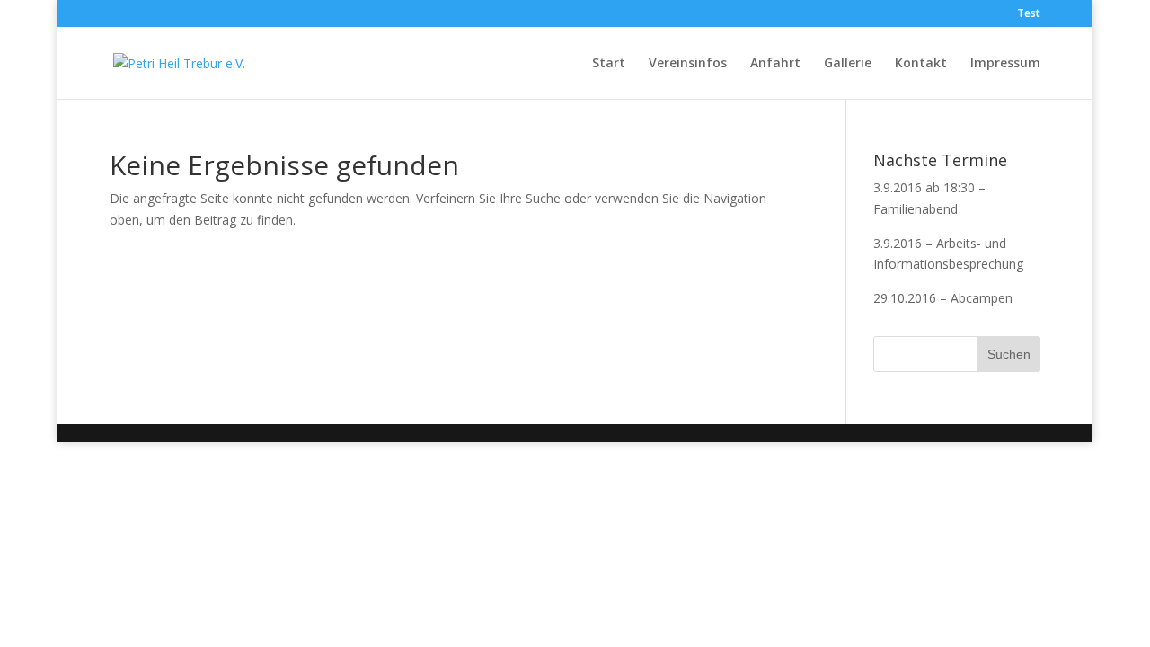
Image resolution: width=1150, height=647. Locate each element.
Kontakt (921, 64)
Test (1028, 14)
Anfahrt (775, 64)
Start (608, 64)
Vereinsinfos (688, 64)
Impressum (1005, 64)
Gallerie (847, 64)
